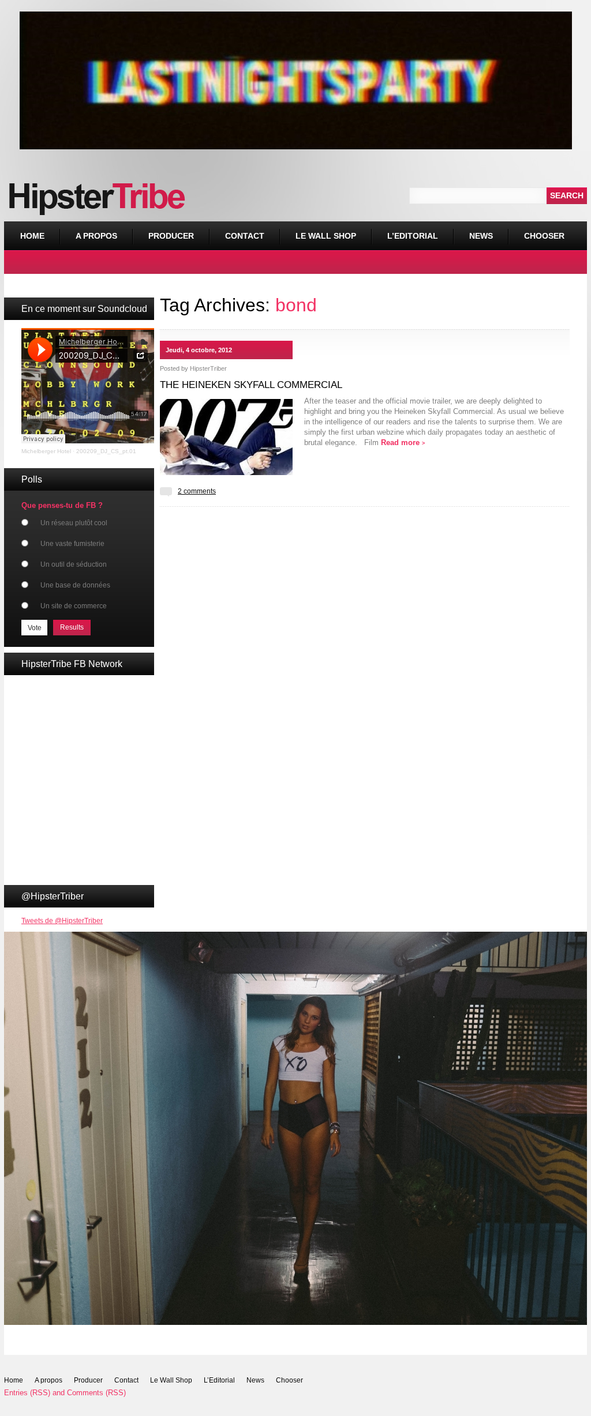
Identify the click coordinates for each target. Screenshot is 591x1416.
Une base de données (75, 585)
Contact (244, 235)
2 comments (197, 491)
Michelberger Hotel (46, 451)
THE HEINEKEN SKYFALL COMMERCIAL (251, 384)
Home (32, 235)
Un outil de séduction (73, 564)
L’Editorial (412, 235)
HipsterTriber (208, 368)
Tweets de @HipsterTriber (62, 921)
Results (72, 627)
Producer (171, 235)
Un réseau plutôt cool (73, 523)
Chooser (536, 230)
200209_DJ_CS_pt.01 (106, 451)
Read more (403, 442)
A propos (96, 235)
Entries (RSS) (27, 1392)
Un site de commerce (73, 606)
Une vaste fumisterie (72, 544)
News (481, 235)
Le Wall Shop (326, 235)
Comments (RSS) (96, 1392)
